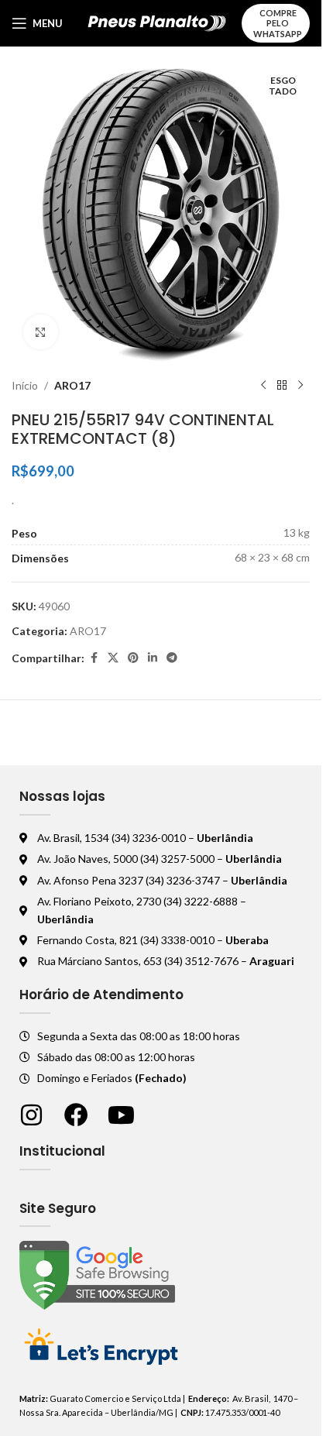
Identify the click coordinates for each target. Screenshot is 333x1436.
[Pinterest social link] (133, 658)
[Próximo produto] (300, 385)
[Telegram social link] (172, 658)
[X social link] (113, 658)
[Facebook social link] (93, 658)
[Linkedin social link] (152, 658)
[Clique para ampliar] (40, 331)
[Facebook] (76, 1115)
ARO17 (72, 385)
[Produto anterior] (263, 385)
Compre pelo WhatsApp (277, 23)
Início (25, 385)
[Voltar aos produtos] (282, 385)
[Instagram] (31, 1115)
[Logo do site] (157, 22)
